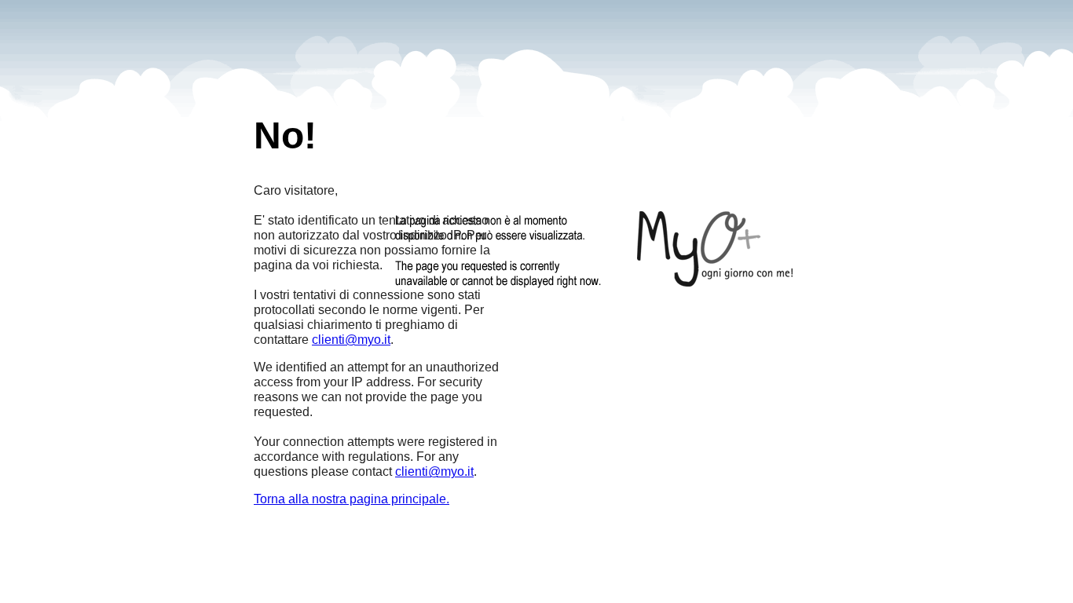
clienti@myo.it (351, 339)
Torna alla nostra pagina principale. (351, 499)
